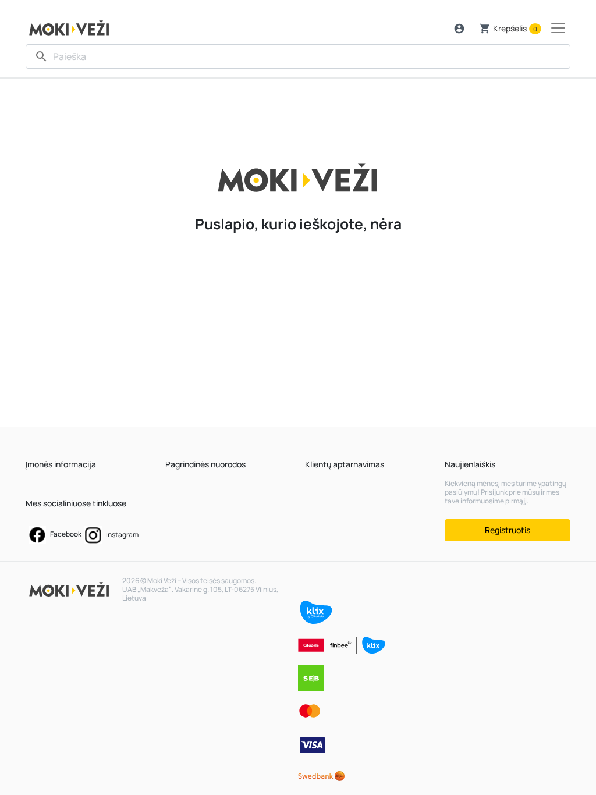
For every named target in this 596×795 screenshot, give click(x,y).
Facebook (65, 534)
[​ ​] (298, 56)
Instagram (122, 535)
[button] (459, 28)
